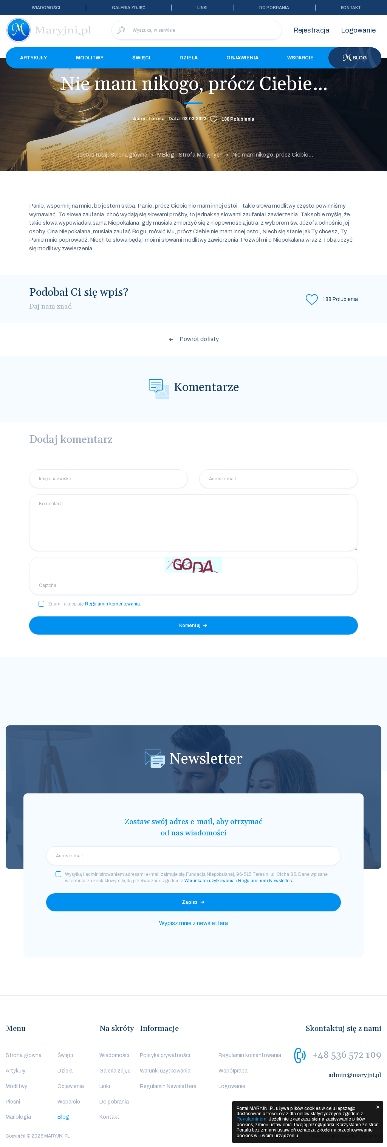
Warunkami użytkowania (209, 880)
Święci (141, 58)
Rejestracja (311, 30)
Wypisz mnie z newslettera (193, 923)
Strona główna (24, 1055)
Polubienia (237, 119)
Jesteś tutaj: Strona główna (111, 155)
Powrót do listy (199, 339)
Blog (360, 58)
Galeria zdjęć (129, 7)
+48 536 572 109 (346, 1055)
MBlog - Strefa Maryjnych (190, 155)
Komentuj (189, 625)
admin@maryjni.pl (354, 1075)
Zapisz (190, 902)
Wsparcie (300, 58)
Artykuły (33, 58)
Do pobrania (274, 7)
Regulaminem (251, 1119)
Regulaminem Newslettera (266, 880)
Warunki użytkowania (165, 1071)
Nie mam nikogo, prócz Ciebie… (272, 155)
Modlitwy (90, 58)
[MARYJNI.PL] (49, 30)
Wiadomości (46, 7)
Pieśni (13, 1102)
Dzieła (189, 58)
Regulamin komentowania (112, 604)
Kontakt (351, 7)
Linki (202, 7)
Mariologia (18, 1117)
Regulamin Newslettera (168, 1086)
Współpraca (233, 1071)
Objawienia (242, 58)
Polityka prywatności (165, 1055)
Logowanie (358, 30)
